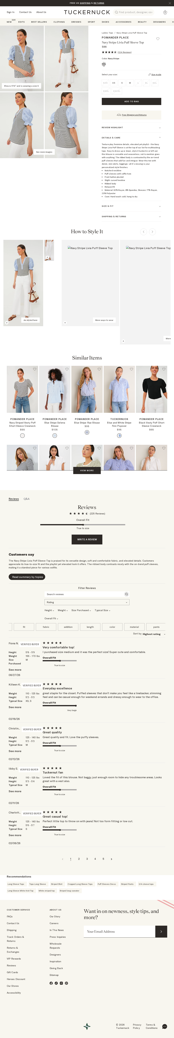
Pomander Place (115, 37)
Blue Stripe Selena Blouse (54, 424)
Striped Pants (127, 884)
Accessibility (14, 992)
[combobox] (87, 602)
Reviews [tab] (14, 498)
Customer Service (18, 909)
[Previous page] (143, 231)
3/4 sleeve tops (146, 884)
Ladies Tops (107, 32)
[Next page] (152, 231)
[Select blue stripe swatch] (54, 435)
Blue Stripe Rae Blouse (87, 422)
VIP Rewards (14, 958)
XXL (155, 83)
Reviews (11, 965)
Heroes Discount (16, 979)
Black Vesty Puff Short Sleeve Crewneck (151, 424)
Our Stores (13, 985)
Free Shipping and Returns (134, 115)
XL (146, 83)
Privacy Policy (137, 1026)
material (134, 626)
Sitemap (54, 975)
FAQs (10, 916)
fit (24, 626)
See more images (44, 152)
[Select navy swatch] (22, 435)
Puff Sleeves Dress (107, 884)
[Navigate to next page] (111, 858)
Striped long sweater (69, 890)
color (112, 626)
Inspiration (55, 961)
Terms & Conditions (152, 1026)
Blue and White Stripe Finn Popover (119, 424)
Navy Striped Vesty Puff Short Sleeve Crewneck (22, 424)
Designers (55, 954)
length (90, 626)
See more (15, 669)
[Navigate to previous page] (62, 858)
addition (68, 626)
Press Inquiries (58, 936)
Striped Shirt (56, 884)
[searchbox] (84, 594)
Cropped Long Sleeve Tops (80, 884)
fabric (46, 626)
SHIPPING (85, 3)
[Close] (170, 3)
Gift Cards (12, 972)
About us (56, 909)
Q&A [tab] (27, 498)
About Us (41, 12)
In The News (57, 930)
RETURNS (99, 3)
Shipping (11, 930)
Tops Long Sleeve (37, 884)
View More (87, 470)
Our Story (55, 916)
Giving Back (56, 968)
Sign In (10, 12)
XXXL (106, 91)
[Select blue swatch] (87, 432)
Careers (54, 923)
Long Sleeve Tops (16, 884)
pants (156, 626)
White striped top (47, 890)
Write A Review (87, 539)
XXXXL (116, 91)
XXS (105, 83)
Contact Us (25, 12)
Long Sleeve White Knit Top (20, 890)
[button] (159, 37)
